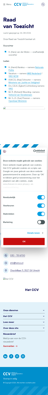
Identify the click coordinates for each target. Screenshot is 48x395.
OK (24, 241)
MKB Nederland (34, 73)
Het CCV (7, 316)
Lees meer (8, 322)
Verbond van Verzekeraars (20, 95)
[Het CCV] (24, 4)
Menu (8, 4)
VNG (11, 88)
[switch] (41, 205)
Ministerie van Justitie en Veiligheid (24, 82)
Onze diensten (10, 310)
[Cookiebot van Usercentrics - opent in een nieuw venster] (34, 151)
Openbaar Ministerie (18, 101)
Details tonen (33, 233)
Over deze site (10, 328)
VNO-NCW (13, 76)
